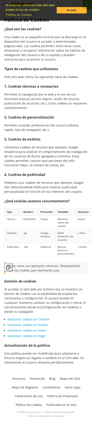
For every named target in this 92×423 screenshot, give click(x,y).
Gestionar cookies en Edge (26, 336)
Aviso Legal (72, 387)
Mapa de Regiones (25, 387)
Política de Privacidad (62, 396)
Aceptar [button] (72, 10)
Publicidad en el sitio (61, 405)
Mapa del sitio (70, 379)
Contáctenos (51, 387)
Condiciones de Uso (29, 396)
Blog (52, 379)
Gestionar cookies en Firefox (27, 325)
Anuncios (18, 379)
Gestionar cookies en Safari (26, 330)
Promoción (37, 379)
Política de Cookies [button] (19, 14)
